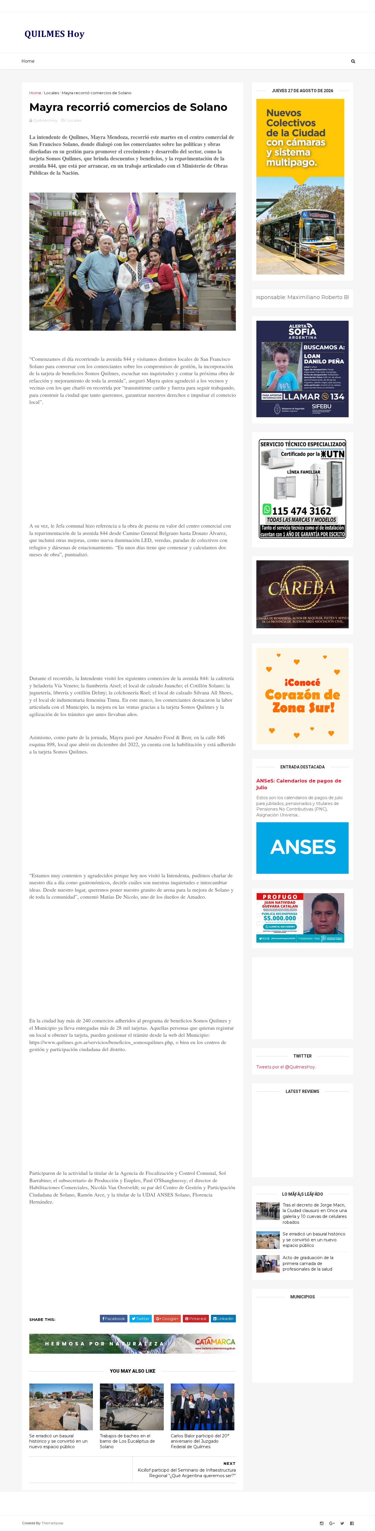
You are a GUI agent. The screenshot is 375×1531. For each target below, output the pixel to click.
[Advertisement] (132, 470)
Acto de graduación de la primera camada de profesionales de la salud (308, 1263)
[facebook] (352, 1523)
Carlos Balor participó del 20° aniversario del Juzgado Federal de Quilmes (200, 1441)
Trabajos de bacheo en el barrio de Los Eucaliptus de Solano (127, 1441)
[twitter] (342, 1523)
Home (28, 61)
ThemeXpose (52, 1523)
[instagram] (321, 1523)
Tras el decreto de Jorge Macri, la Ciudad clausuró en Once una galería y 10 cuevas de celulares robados (315, 1213)
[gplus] (332, 1523)
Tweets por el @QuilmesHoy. (286, 1067)
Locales (51, 92)
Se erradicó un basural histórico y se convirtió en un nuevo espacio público (58, 1441)
